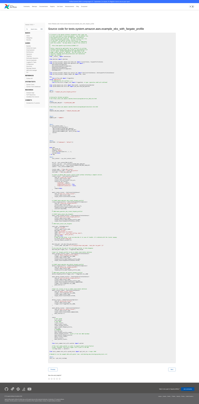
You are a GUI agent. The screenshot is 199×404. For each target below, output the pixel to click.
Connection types (31, 48)
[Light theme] (190, 6)
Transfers (29, 56)
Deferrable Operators (32, 58)
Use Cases (60, 6)
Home (28, 36)
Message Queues (31, 68)
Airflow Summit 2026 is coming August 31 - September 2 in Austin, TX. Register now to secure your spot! (99, 1)
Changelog (29, 38)
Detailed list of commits (33, 103)
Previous (53, 369)
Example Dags (30, 93)
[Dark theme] (193, 6)
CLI (27, 72)
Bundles (28, 46)
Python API (29, 78)
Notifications (30, 52)
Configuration (30, 64)
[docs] (51, 90)
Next (172, 369)
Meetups (34, 6)
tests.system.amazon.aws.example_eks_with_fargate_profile (77, 23)
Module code (55, 23)
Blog (77, 6)
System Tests (30, 84)
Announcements (69, 6)
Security (28, 40)
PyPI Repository (30, 95)
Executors (29, 66)
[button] (29, 24)
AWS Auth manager (31, 70)
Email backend (30, 50)
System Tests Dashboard (33, 86)
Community (27, 6)
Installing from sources (32, 97)
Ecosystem (84, 6)
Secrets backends (31, 60)
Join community (187, 389)
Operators (29, 54)
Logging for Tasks (31, 62)
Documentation (43, 6)
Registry (52, 6)
